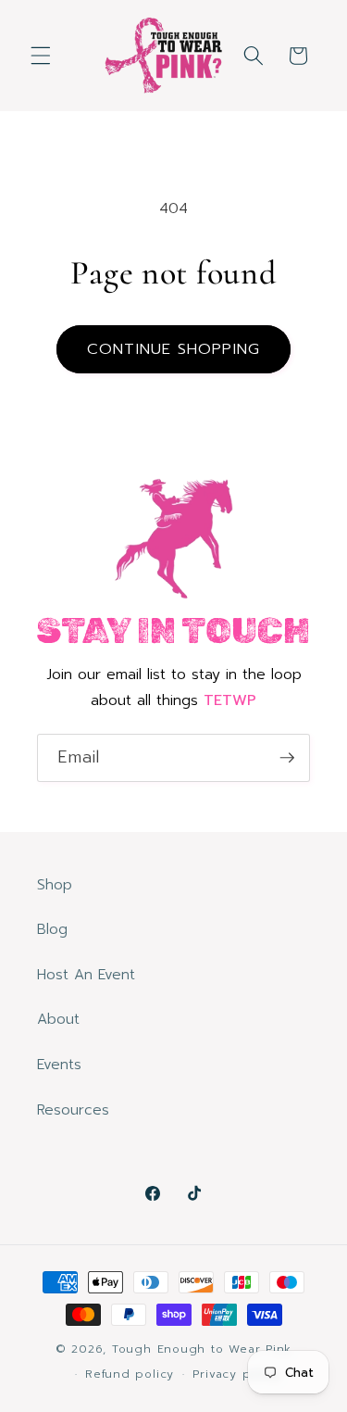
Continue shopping (173, 348)
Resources (73, 1109)
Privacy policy (236, 1374)
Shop (54, 884)
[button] (41, 55)
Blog (52, 928)
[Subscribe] (287, 758)
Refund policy (129, 1374)
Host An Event (86, 974)
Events (59, 1064)
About (58, 1018)
